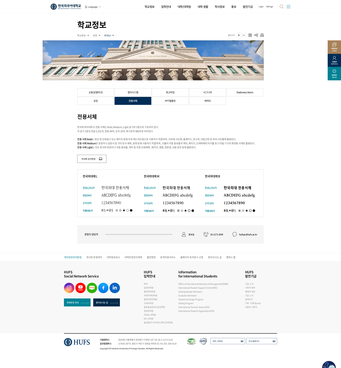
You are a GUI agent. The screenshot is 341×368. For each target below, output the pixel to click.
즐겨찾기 (250, 35)
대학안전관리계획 (133, 257)
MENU (334, 76)
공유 (256, 35)
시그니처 (207, 92)
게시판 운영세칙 (94, 257)
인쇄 (261, 35)
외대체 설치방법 (88, 158)
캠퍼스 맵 (231, 257)
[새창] (69, 284)
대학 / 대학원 (218, 341)
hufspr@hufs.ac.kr (248, 234)
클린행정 (151, 257)
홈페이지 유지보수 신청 (191, 257)
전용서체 (133, 101)
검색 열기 (282, 6)
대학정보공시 (113, 257)
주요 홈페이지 (254, 341)
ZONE (334, 49)
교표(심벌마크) (96, 92)
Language (93, 6)
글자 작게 (244, 35)
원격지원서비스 (168, 257)
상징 (96, 101)
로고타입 (170, 92)
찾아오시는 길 (215, 257)
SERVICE (334, 63)
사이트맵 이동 (288, 6)
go (242, 340)
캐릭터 (207, 101)
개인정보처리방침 (73, 257)
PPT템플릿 (170, 101)
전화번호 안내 (73, 302)
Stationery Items (244, 92)
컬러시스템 (133, 92)
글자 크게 (239, 35)
